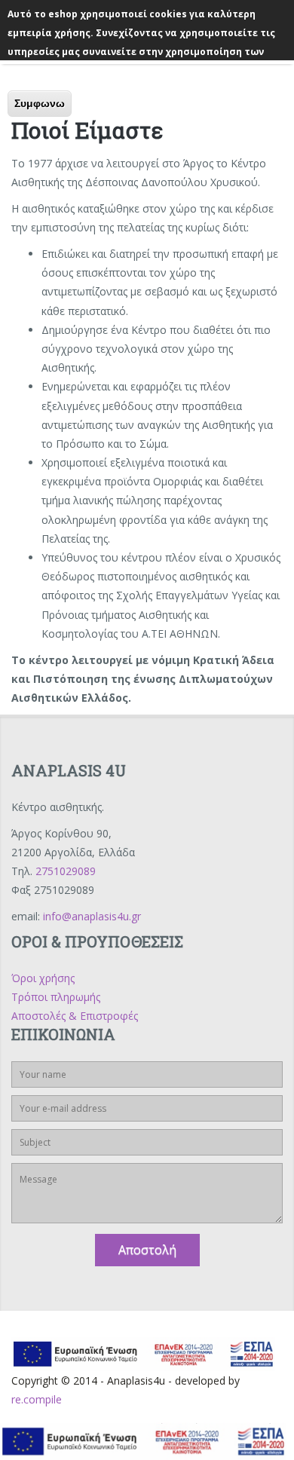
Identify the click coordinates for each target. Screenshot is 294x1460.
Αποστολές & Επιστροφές (74, 1016)
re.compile (36, 1399)
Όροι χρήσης (43, 978)
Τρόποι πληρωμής (55, 997)
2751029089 (65, 871)
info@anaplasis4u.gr (92, 916)
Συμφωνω (39, 103)
